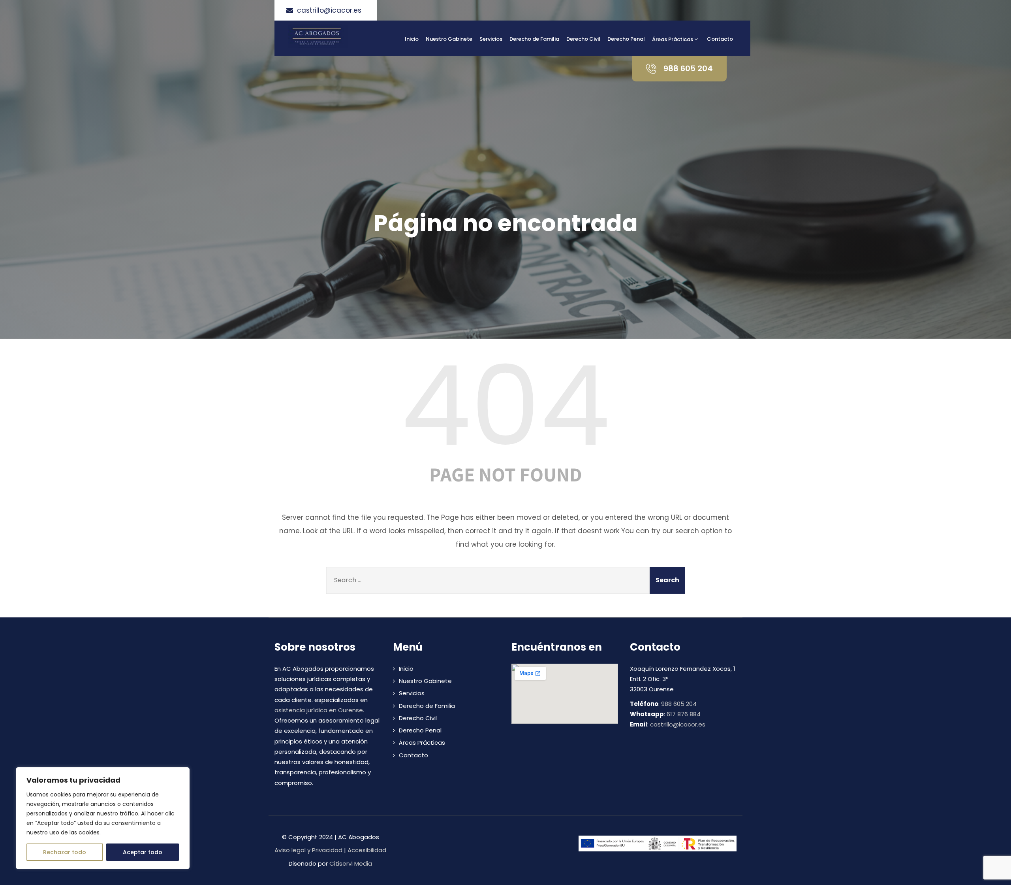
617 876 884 (684, 714)
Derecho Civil (583, 39)
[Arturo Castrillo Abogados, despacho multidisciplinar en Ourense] (344, 36)
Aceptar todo (142, 852)
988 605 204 (679, 704)
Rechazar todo (64, 852)
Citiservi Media (350, 863)
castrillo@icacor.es (677, 724)
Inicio (412, 39)
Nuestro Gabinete (449, 39)
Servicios (490, 39)
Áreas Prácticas (672, 39)
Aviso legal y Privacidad (308, 850)
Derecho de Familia (534, 39)
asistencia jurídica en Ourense (318, 710)
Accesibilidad (367, 850)
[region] (103, 818)
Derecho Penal (626, 39)
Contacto (720, 39)
